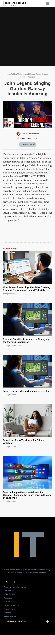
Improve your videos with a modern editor (26, 391)
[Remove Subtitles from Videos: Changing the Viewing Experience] (27, 319)
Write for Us (9, 594)
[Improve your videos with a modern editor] (27, 371)
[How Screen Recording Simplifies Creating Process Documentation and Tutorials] (27, 267)
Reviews (11, 294)
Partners (8, 601)
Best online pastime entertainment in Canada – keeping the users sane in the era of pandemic (27, 495)
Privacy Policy (10, 609)
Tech (5, 294)
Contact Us (9, 590)
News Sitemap (10, 616)
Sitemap (7, 612)
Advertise (8, 598)
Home (8, 74)
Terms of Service (11, 605)
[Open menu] (48, 3)
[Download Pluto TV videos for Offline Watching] (27, 420)
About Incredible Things (15, 587)
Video (14, 74)
